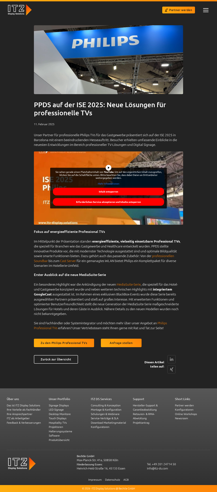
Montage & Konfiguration (106, 409)
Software (54, 435)
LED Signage (56, 409)
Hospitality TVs (58, 422)
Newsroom (181, 418)
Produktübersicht (59, 440)
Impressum (95, 479)
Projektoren (56, 427)
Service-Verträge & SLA (104, 418)
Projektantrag (141, 422)
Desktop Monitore (60, 414)
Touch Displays (57, 418)
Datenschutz (112, 479)
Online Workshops (186, 414)
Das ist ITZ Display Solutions (23, 405)
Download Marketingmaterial (108, 422)
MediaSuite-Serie (129, 284)
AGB (126, 479)
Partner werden (180, 10)
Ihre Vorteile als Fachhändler (24, 409)
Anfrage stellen (121, 343)
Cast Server (68, 261)
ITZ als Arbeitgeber (18, 418)
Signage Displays (59, 405)
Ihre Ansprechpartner (19, 414)
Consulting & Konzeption (106, 405)
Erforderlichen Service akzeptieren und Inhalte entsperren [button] (108, 201)
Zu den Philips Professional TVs (64, 343)
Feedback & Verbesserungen (24, 422)
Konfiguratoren (100, 427)
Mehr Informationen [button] (108, 183)
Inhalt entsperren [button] (108, 191)
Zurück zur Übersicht (56, 359)
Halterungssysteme (60, 431)
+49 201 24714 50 (164, 464)
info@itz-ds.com (157, 468)
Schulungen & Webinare (105, 414)
